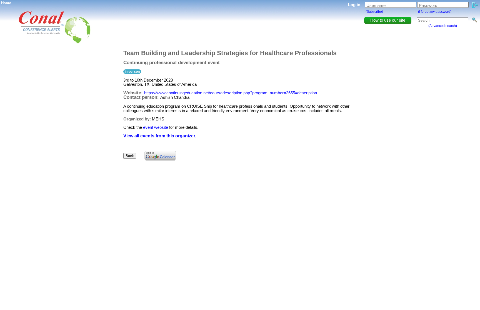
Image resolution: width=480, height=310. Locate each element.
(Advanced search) (442, 26)
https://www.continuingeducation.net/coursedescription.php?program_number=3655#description (230, 92)
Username (376, 5)
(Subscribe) (374, 12)
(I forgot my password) (434, 12)
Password (428, 5)
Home (6, 3)
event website (155, 127)
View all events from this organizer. (159, 135)
